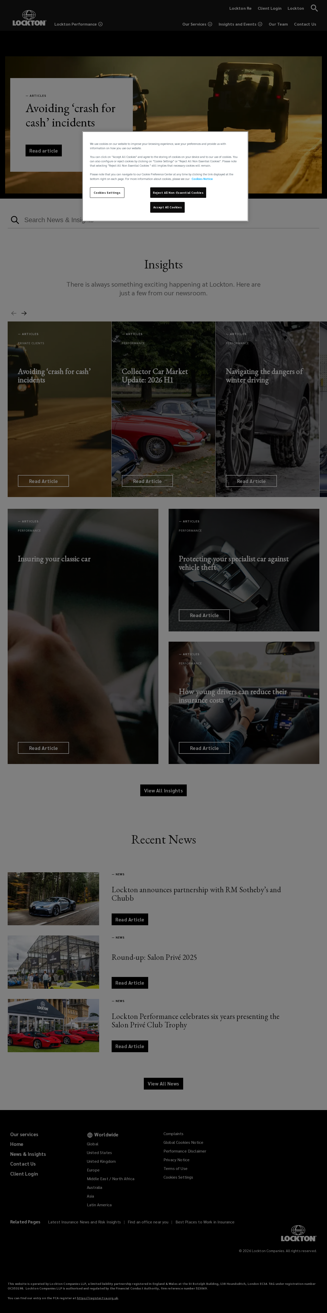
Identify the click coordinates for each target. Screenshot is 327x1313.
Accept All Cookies (167, 207)
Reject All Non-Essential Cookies (178, 193)
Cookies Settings (107, 193)
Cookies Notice (202, 179)
